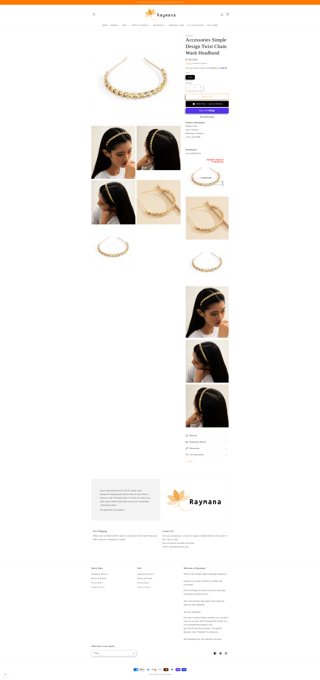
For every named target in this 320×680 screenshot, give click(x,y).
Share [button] (190, 461)
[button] (94, 14)
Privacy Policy (97, 583)
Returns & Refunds (98, 578)
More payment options (207, 117)
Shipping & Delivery (99, 574)
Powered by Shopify (166, 674)
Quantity (189, 83)
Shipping (189, 63)
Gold (190, 77)
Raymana (156, 674)
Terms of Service (98, 587)
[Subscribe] (133, 653)
